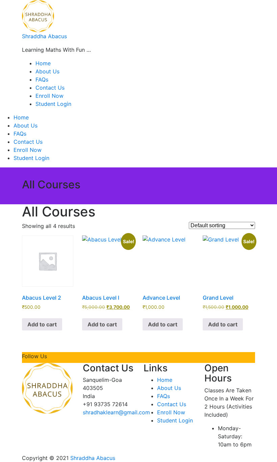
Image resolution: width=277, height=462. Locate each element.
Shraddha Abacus (44, 36)
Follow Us (34, 356)
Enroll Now (49, 95)
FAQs (41, 79)
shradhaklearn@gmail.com (116, 412)
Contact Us (50, 87)
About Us (47, 71)
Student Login (53, 103)
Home (43, 63)
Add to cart (42, 324)
